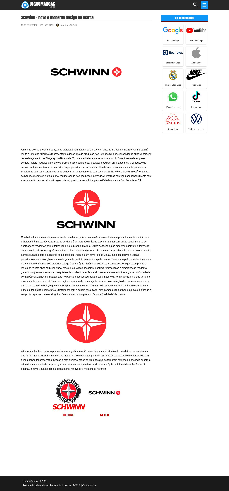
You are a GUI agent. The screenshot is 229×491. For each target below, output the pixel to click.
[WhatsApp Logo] (173, 96)
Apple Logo (196, 63)
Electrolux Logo (173, 63)
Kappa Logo (173, 129)
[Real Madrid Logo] (173, 74)
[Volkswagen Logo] (196, 118)
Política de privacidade (35, 485)
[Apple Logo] (196, 52)
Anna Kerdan (70, 25)
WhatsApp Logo (173, 107)
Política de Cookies (60, 485)
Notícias (49, 25)
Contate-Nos (89, 485)
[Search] (195, 6)
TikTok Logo (196, 107)
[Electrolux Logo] (173, 52)
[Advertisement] (86, 40)
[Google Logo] (173, 30)
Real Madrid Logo (173, 85)
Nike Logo (196, 85)
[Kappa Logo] (173, 118)
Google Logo (173, 40)
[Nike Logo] (196, 74)
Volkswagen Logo (196, 129)
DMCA (76, 485)
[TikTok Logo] (196, 96)
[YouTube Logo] (196, 30)
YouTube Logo (196, 40)
